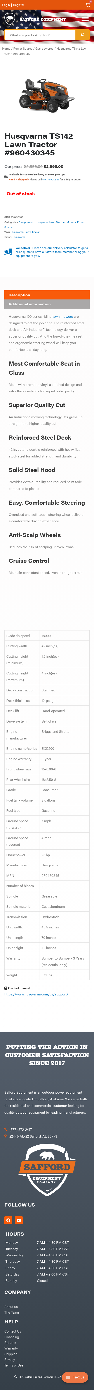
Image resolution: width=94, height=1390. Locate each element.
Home (6, 48)
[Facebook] (8, 1220)
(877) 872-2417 (50, 179)
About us (11, 1306)
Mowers (71, 222)
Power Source (22, 48)
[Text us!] (75, 1378)
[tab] (47, 294)
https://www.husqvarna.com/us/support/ (36, 994)
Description (19, 294)
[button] (47, 376)
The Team (11, 1312)
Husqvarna (17, 232)
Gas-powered (44, 48)
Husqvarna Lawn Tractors (50, 222)
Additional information (30, 303)
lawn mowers (62, 316)
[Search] (82, 35)
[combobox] (40, 35)
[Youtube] (19, 1220)
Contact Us (12, 1331)
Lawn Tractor (32, 232)
